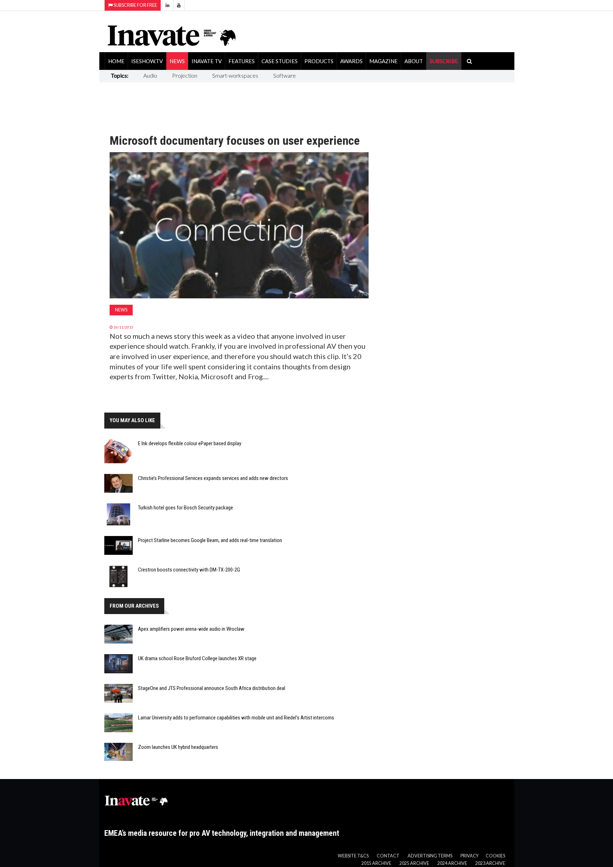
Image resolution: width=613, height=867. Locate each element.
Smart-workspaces (235, 75)
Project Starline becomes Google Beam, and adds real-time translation (210, 540)
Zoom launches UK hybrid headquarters (178, 747)
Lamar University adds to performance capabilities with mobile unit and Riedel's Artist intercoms (236, 717)
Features (241, 61)
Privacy (469, 855)
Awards (351, 61)
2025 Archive (414, 863)
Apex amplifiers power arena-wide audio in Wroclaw (191, 629)
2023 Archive (490, 863)
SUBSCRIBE (444, 61)
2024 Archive (452, 863)
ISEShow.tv (147, 61)
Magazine (383, 61)
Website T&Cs (353, 855)
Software (284, 75)
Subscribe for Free (135, 5)
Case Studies (279, 61)
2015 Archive (376, 863)
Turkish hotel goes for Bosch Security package (185, 507)
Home (116, 61)
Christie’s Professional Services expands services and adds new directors (213, 478)
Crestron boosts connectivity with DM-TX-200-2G (189, 570)
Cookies (495, 855)
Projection (184, 75)
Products (318, 61)
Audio (150, 75)
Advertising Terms (430, 855)
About (413, 61)
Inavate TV (207, 61)
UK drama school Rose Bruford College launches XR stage (197, 658)
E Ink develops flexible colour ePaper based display (189, 443)
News (177, 61)
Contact (388, 855)
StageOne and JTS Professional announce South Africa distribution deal (211, 688)
